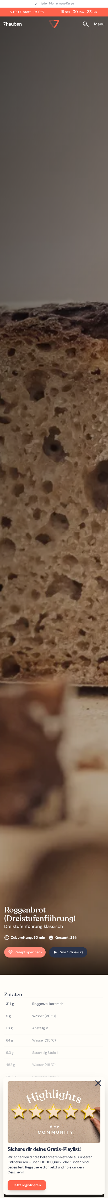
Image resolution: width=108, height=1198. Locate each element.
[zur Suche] (87, 24)
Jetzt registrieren (27, 1185)
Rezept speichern (28, 952)
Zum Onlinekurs (71, 952)
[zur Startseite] (14, 24)
